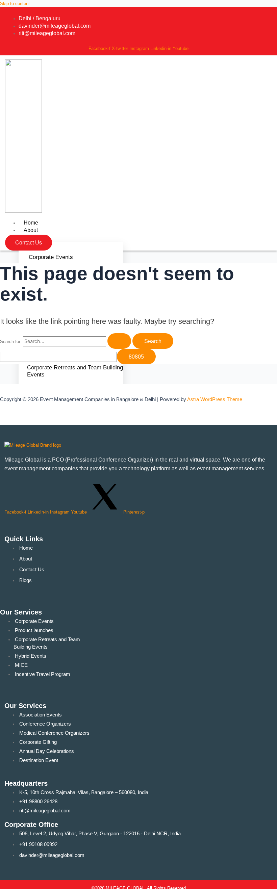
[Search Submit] (119, 341)
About (31, 230)
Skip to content (15, 3)
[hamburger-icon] (209, 222)
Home (31, 223)
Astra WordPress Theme (214, 399)
